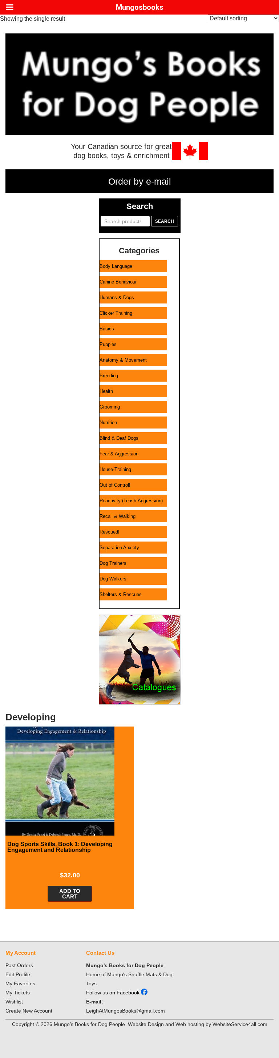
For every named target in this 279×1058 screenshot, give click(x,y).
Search (164, 221)
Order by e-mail (139, 181)
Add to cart (69, 894)
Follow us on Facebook (113, 992)
